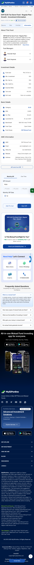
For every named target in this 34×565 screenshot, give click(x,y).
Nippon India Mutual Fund (8, 525)
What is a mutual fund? (9, 295)
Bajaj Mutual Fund (6, 507)
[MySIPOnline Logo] (8, 2)
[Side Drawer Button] (31, 2)
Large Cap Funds (15, 530)
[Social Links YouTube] (16, 402)
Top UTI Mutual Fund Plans (9, 522)
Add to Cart (10, 206)
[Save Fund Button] (26, 11)
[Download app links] (10, 344)
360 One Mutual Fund (19, 507)
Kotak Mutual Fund (6, 523)
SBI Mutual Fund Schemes (20, 523)
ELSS (7, 20)
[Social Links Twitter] (11, 402)
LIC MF (3, 516)
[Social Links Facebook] (2, 402)
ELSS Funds (24, 530)
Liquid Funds (4, 532)
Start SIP (24, 206)
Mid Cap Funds (5, 534)
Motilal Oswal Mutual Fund (22, 509)
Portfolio (18, 25)
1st (7, 196)
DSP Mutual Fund (26, 130)
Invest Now (17, 560)
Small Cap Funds (24, 532)
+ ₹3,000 (15, 189)
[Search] (23, 2)
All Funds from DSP (16, 167)
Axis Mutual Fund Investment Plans (11, 518)
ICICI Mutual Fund (19, 506)
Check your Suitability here (16, 246)
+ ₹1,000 (7, 189)
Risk (11, 25)
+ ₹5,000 (24, 189)
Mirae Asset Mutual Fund (8, 511)
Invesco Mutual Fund (25, 514)
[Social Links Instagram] (21, 402)
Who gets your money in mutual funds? (14, 320)
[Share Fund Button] (31, 11)
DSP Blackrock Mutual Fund (14, 516)
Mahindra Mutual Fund (7, 509)
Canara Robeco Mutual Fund (9, 514)
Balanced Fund (14, 532)
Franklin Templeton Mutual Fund (10, 520)
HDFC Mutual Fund (22, 511)
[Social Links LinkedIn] (7, 402)
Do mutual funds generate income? (12, 325)
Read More (26, 45)
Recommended (21, 20)
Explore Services (10, 424)
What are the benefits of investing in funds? (15, 315)
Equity (2, 20)
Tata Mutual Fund (23, 522)
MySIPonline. (15, 539)
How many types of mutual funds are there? (15, 310)
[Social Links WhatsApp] (25, 402)
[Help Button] (31, 556)
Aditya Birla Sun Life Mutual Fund (10, 513)
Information (27, 25)
